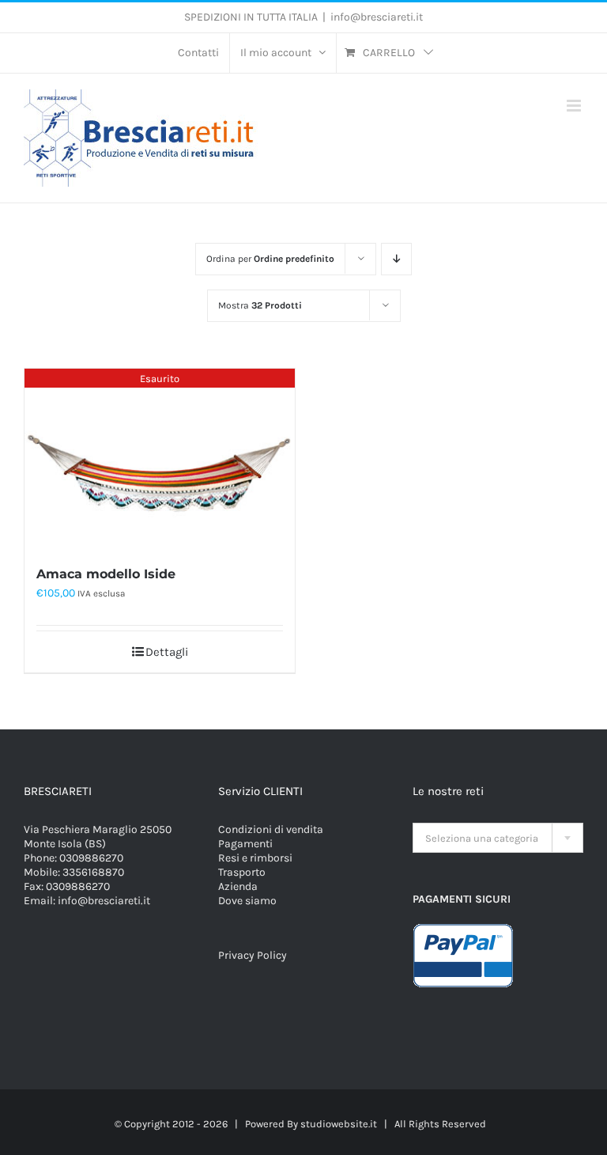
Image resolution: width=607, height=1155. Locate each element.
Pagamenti (245, 843)
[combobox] (498, 838)
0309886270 (91, 858)
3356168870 (93, 872)
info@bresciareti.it (376, 17)
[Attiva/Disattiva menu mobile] (575, 105)
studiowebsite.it (338, 1124)
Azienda (238, 886)
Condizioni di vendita (270, 829)
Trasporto (242, 872)
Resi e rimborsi (255, 858)
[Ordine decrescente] (396, 259)
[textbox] (497, 839)
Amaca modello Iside (105, 573)
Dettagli (166, 652)
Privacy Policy (252, 955)
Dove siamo (247, 900)
